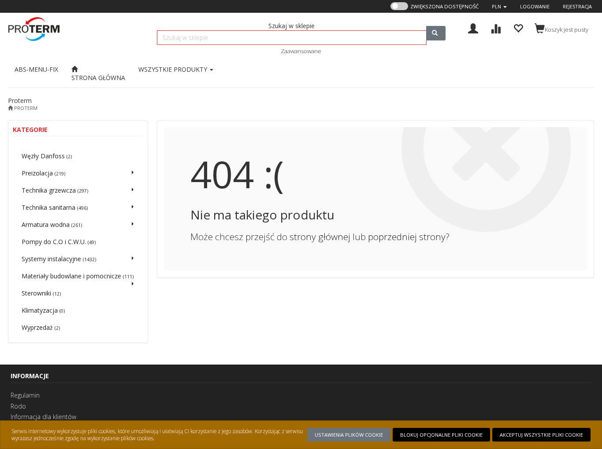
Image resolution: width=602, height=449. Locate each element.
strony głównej (320, 236)
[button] (499, 6)
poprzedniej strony (407, 236)
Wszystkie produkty (173, 69)
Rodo (18, 406)
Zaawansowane (301, 51)
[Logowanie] (473, 27)
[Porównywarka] (495, 27)
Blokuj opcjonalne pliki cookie (441, 434)
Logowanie (535, 6)
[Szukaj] (436, 33)
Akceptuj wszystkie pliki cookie (541, 434)
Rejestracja (577, 6)
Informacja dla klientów (43, 416)
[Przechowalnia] (518, 27)
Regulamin (25, 395)
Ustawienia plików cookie (349, 434)
